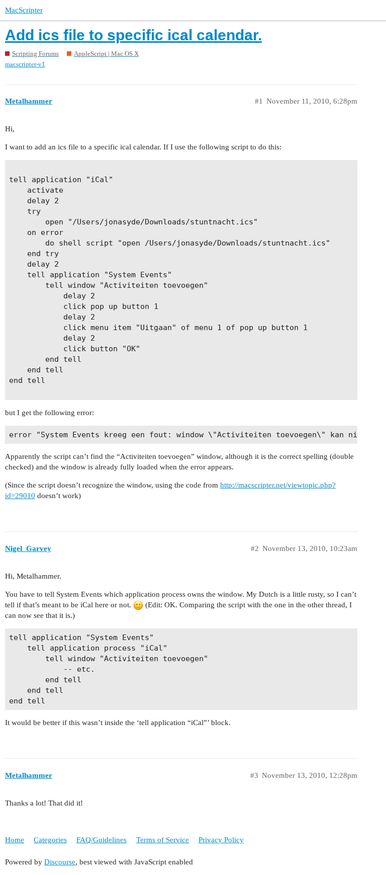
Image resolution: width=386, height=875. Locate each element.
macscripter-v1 (25, 64)
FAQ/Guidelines (101, 840)
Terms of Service (162, 840)
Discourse (59, 862)
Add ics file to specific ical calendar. (133, 35)
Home (14, 840)
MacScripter (24, 10)
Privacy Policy (221, 840)
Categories (50, 840)
